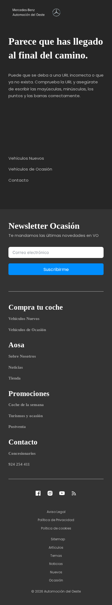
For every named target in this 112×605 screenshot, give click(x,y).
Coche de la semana (26, 405)
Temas (56, 555)
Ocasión (56, 580)
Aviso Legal (56, 511)
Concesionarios (22, 453)
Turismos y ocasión (25, 416)
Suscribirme (56, 269)
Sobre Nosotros (22, 356)
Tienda (14, 378)
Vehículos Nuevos (23, 318)
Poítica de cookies (56, 528)
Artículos (56, 547)
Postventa (17, 426)
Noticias (15, 367)
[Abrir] (99, 12)
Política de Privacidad (56, 520)
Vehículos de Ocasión (27, 330)
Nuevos (56, 572)
